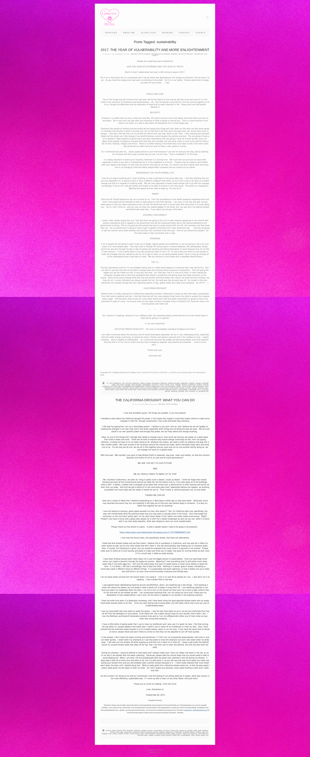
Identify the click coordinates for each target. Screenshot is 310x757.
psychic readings (152, 388)
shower (150, 735)
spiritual (168, 735)
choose (149, 730)
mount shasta (186, 386)
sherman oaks (203, 388)
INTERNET (174, 54)
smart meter (132, 389)
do (185, 730)
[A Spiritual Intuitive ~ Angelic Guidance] (109, 25)
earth (195, 730)
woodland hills (203, 391)
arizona (108, 730)
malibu (178, 386)
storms (174, 389)
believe (142, 383)
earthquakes (146, 385)
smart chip (123, 389)
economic (155, 385)
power (173, 733)
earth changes (136, 385)
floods (167, 385)
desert (181, 730)
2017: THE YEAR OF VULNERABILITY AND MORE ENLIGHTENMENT (155, 50)
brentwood (155, 383)
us (197, 391)
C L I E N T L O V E (148, 32)
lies (158, 386)
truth (186, 391)
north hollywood (150, 733)
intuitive (199, 385)
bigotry (148, 383)
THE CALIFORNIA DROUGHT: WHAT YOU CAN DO (155, 400)
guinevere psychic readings (155, 732)
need (142, 733)
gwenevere (170, 732)
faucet (112, 732)
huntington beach (189, 732)
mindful (120, 733)
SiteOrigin (158, 752)
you (207, 735)
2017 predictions (115, 383)
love (162, 386)
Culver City (174, 730)
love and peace (170, 386)
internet (184, 385)
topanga (181, 391)
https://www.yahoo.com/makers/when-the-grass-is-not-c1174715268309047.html (155, 532)
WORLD (155, 55)
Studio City (176, 735)
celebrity (192, 383)
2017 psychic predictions (131, 383)
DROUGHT (134, 54)
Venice (197, 735)
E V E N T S (200, 32)
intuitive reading (150, 386)
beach (114, 730)
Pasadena (159, 733)
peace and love (140, 388)
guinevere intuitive (138, 732)
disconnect (120, 385)
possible (167, 733)
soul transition (153, 389)
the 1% (199, 389)
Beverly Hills (121, 730)
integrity (178, 385)
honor (172, 385)
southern (157, 735)
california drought (174, 383)
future (118, 732)
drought (127, 385)
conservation (157, 730)
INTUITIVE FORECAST (185, 54)
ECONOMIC (166, 54)
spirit (163, 735)
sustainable (192, 389)
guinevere (127, 732)
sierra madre (109, 389)
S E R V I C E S (111, 32)
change (198, 383)
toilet (192, 735)
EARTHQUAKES (156, 54)
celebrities (184, 383)
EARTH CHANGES (144, 54)
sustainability (182, 389)
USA (205, 54)
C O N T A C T (184, 32)
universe (192, 391)
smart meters (142, 389)
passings (125, 388)
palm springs (116, 388)
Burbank (130, 730)
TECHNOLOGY (198, 54)
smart (117, 389)
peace (132, 388)
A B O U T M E (129, 32)
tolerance (174, 391)
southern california (165, 389)
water (203, 735)
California (163, 383)
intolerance (192, 385)
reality (185, 733)
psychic (179, 733)
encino (162, 385)
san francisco (164, 388)
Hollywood (178, 732)
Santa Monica (203, 733)
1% (107, 383)
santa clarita (174, 388)
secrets (181, 388)
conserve (166, 730)
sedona (194, 388)
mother (126, 733)
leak (203, 732)
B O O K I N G (167, 32)
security (188, 388)
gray (122, 732)
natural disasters (198, 386)
